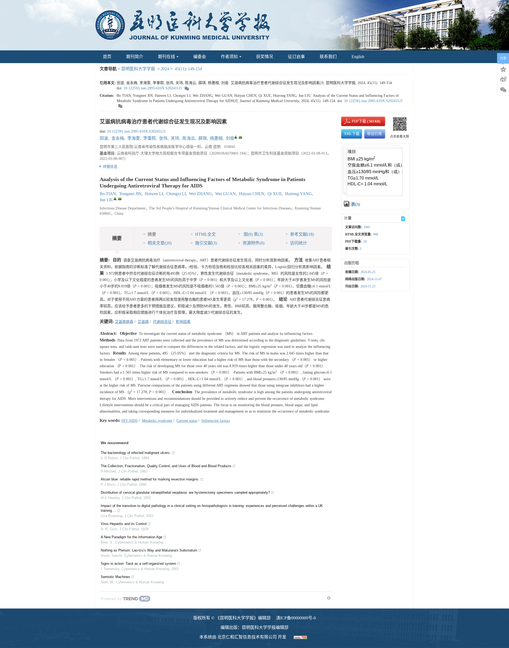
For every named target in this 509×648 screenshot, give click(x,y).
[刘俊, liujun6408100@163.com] (235, 137)
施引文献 (206, 243)
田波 (104, 138)
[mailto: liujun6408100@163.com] (120, 199)
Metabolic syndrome (157, 421)
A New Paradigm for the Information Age (131, 537)
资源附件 (253, 243)
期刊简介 (134, 56)
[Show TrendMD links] (329, 598)
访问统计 (298, 243)
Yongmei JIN (130, 193)
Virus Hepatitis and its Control (124, 524)
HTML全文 (205, 234)
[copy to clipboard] (120, 106)
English (358, 56)
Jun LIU (107, 200)
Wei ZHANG (200, 193)
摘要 (152, 234)
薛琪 (202, 138)
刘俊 (230, 138)
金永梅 (117, 138)
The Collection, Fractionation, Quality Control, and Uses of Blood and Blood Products (166, 466)
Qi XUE (274, 193)
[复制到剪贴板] (186, 88)
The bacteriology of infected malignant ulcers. (136, 453)
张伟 (163, 138)
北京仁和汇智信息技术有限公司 (247, 637)
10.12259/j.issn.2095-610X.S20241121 (153, 88)
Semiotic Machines (115, 577)
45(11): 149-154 (188, 69)
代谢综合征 (162, 322)
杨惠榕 (216, 138)
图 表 (253, 234)
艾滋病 (143, 322)
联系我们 (328, 56)
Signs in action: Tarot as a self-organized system (138, 564)
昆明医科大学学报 (138, 69)
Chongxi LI (176, 193)
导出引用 (374, 134)
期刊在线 (166, 56)
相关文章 (160, 243)
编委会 (199, 56)
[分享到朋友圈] (503, 90)
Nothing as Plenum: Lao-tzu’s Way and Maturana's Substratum (149, 550)
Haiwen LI (154, 193)
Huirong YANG (298, 193)
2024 (165, 69)
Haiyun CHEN (251, 193)
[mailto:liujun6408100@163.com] (240, 137)
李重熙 (149, 138)
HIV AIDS (129, 421)
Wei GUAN (225, 193)
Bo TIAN (108, 193)
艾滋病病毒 (124, 322)
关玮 (175, 138)
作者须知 (229, 56)
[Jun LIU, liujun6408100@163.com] (115, 198)
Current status (187, 421)
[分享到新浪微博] (503, 79)
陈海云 (188, 138)
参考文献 (302, 234)
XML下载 (351, 134)
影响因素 (183, 322)
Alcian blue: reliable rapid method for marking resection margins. (150, 479)
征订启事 (296, 56)
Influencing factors (215, 421)
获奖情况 (264, 56)
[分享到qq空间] (503, 69)
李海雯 (133, 138)
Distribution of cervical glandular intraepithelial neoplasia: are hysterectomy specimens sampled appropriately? (185, 492)
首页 (107, 56)
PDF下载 (354, 121)
